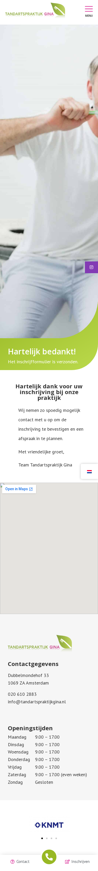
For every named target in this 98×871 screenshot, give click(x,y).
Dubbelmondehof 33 (28, 675)
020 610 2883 (22, 694)
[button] (42, 838)
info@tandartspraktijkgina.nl (37, 702)
